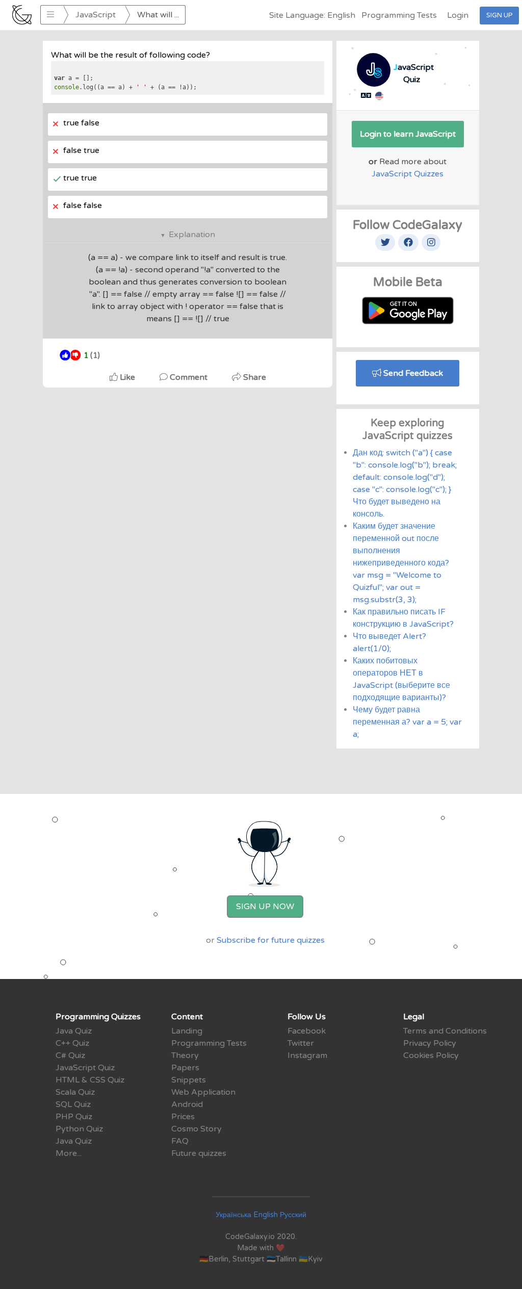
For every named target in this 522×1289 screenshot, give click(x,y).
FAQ (180, 1141)
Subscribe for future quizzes (271, 940)
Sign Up (499, 15)
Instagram (307, 1055)
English (265, 1214)
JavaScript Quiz (85, 1068)
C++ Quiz (72, 1043)
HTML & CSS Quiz (90, 1080)
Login (457, 15)
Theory (185, 1055)
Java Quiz (74, 1031)
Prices (183, 1117)
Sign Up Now (265, 906)
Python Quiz (79, 1129)
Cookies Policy (431, 1055)
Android (187, 1104)
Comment (189, 377)
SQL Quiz (73, 1104)
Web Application (203, 1092)
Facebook (307, 1031)
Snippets (188, 1080)
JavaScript (95, 15)
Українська (233, 1214)
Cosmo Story (196, 1129)
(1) (92, 355)
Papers (185, 1068)
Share (253, 377)
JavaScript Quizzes (407, 174)
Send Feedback (412, 373)
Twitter (301, 1043)
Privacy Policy (429, 1043)
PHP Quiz (74, 1117)
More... (69, 1153)
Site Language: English (312, 15)
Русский (293, 1214)
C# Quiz (70, 1055)
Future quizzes (198, 1153)
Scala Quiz (75, 1092)
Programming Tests (399, 15)
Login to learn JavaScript (408, 134)
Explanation (192, 234)
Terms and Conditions (445, 1031)
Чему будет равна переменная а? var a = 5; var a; (407, 722)
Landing (186, 1031)
